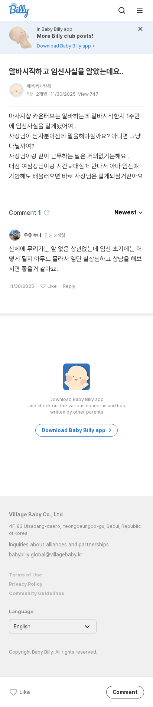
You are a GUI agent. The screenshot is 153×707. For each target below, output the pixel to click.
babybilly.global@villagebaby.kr (45, 555)
